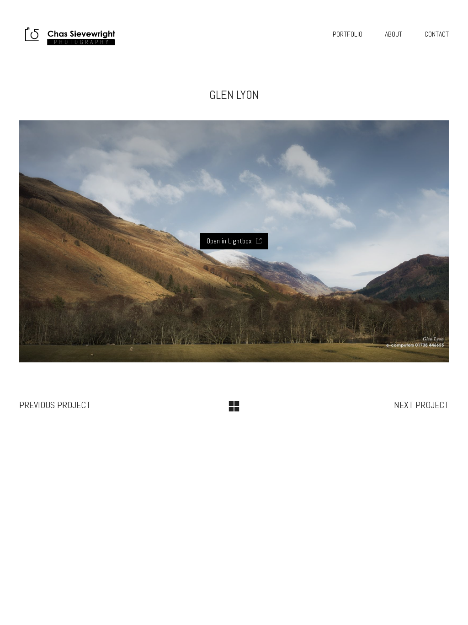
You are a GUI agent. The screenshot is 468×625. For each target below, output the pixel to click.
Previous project (54, 405)
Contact (437, 34)
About (393, 34)
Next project (421, 405)
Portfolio (347, 34)
